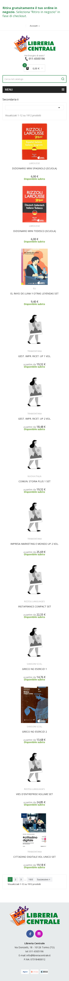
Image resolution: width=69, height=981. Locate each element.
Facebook (30, 934)
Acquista (38, 161)
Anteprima (25, 161)
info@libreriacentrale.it (38, 955)
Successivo (44, 879)
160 (30, 879)
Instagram (39, 934)
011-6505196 (36, 951)
